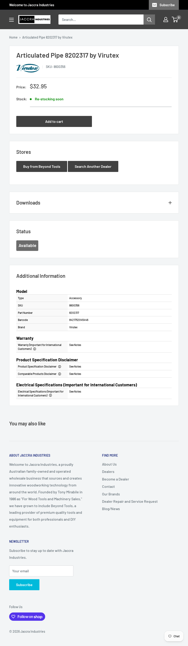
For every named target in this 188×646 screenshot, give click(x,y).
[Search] (149, 19)
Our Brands (111, 494)
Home (13, 37)
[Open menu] (11, 20)
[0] (175, 19)
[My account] (165, 19)
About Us (109, 464)
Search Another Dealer (93, 166)
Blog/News (111, 508)
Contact (108, 486)
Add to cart (54, 121)
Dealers (108, 471)
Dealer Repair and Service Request (130, 501)
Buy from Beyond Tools (41, 166)
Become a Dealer (115, 479)
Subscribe (167, 5)
